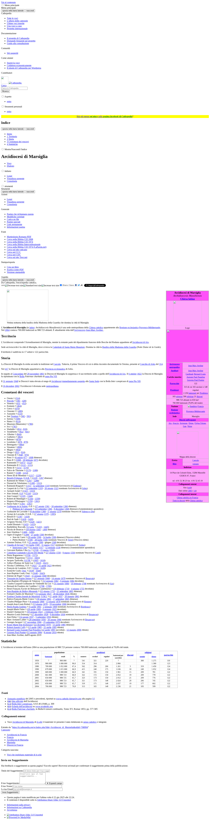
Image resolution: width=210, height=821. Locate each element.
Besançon (93, 614)
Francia (201, 406)
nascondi (30, 11)
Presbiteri (174, 390)
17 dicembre (37, 614)
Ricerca (5, 91)
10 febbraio (76, 583)
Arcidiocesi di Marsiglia (23, 722)
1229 (38, 475)
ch (195, 491)
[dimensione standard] (32, 285)
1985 (63, 625)
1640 (38, 570)
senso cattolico (89, 722)
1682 (56, 581)
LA (9, 704)
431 (18, 403)
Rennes (87, 601)
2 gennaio (47, 607)
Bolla (22, 376)
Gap (184, 426)
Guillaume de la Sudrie (17, 506)
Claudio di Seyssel (15, 545)
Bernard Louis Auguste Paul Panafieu (24, 630)
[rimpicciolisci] (14, 285)
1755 (82, 589)
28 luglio (39, 540)
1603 (36, 558)
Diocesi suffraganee (187, 420)
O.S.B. (26, 478)
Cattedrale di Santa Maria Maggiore (69, 347)
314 (161, 364)
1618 (42, 560)
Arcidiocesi (56, 381)
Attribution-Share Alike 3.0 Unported (54, 800)
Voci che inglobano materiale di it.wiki (24, 755)
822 (21, 432)
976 (26, 455)
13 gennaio (41, 594)
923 (17, 452)
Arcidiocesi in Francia (17, 734)
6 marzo (19, 457)
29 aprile (32, 537)
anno (37, 655)
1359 (37, 498)
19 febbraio (59, 589)
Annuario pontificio (16, 698)
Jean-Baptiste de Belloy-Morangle (22, 591)
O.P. (21, 493)
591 (28, 416)
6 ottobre (133, 374)
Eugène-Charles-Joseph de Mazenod (23, 596)
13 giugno (50, 601)
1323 (56, 488)
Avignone (183, 423)
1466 (45, 529)
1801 (42, 374)
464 (19, 406)
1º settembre (58, 599)
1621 (45, 563)
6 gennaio (64, 581)
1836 (67, 594)
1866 (42, 601)
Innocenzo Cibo (20, 547)
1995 (54, 627)
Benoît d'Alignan (14, 478)
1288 (36, 480)
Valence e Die (88, 511)
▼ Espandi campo (54, 783)
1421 (38, 522)
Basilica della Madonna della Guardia (119, 347)
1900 (64, 604)
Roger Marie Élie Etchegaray (20, 625)
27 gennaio (40, 578)
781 (14, 426)
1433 (26, 524)
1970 (57, 622)
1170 (25, 468)
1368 (66, 509)
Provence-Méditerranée (195, 411)
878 (20, 442)
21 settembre (62, 591)
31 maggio (59, 583)
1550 (51, 550)
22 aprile (47, 627)
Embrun (77, 486)
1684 (72, 581)
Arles (84, 488)
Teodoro (14, 416)
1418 (26, 516)
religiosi (179, 396)
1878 (58, 601)
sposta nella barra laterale (13, 11)
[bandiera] (192, 406)
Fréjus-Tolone (200, 423)
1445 (46, 527)
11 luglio (30, 545)
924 (22, 452)
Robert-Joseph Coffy (16, 627)
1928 (56, 612)
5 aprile (32, 607)
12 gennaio (50, 547)
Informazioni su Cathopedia (19, 807)
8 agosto (47, 632)
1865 (67, 599)
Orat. (24, 570)
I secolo (196, 460)
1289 (32, 483)
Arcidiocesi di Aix (140, 342)
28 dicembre (58, 594)
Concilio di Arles (147, 364)
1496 (31, 532)
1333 (32, 491)
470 (17, 408)
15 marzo (44, 550)
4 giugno (75, 589)
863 (20, 437)
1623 (49, 565)
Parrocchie (174, 383)
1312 (39, 483)
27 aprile (35, 534)
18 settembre (57, 506)
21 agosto (33, 542)
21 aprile (42, 565)
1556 (72, 552)
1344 (29, 496)
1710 (67, 589)
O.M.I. (44, 596)
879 (25, 442)
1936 (63, 614)
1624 (36, 568)
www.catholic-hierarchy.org (68, 698)
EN (9, 707)
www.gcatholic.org (44, 706)
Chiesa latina (187, 298)
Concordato (18, 374)
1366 (65, 506)
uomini (142, 657)
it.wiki (39, 722)
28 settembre (35, 619)
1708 (84, 583)
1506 (41, 534)
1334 (28, 493)
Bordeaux (85, 607)
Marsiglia (11, 742)
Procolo (10, 401)
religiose (190, 396)
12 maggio (71, 630)
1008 (31, 457)
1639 (42, 568)
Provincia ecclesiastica (55, 369)
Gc (29, 550)
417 (6, 369)
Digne (191, 423)
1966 (59, 619)
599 (18, 419)
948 (21, 455)
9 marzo (66, 552)
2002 (17, 386)
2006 (79, 630)
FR (9, 701)
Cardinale (189, 374)
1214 (25, 473)
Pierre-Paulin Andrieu (16, 607)
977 (25, 457)
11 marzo (45, 545)
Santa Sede (94, 381)
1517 (52, 545)
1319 (47, 486)
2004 (7, 330)
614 (18, 421)
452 (24, 403)
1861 (77, 596)
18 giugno (31, 529)
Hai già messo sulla (104, 116)
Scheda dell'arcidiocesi (22, 706)
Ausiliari (174, 370)
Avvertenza (12, 810)
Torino (82, 545)
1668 (44, 576)
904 (18, 450)
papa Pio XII (134, 381)
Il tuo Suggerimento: (10, 783)
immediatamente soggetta (73, 381)
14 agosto (56, 578)
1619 (38, 563)
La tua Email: (7, 789)
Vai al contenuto (8, 2)
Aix (170, 423)
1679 (63, 578)
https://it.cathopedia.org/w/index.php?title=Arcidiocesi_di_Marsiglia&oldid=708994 (50, 727)
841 (27, 432)
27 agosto (40, 506)
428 (24, 401)
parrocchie (168, 655)
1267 (41, 478)
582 (23, 416)
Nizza (189, 426)
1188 (35, 470)
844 (19, 434)
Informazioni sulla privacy (18, 805)
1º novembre (30, 622)
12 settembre (38, 486)
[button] (3, 5)
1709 (48, 586)
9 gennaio (47, 609)
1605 (36, 560)
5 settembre (41, 617)
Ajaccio (176, 423)
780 (30, 424)
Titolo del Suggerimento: (12, 771)
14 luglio (47, 537)
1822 (139, 374)
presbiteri (101, 652)
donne (154, 657)
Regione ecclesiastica (129, 327)
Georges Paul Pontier (195, 380)
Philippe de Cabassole (22, 509)
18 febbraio (28, 460)
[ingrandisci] (50, 285)
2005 (190, 491)
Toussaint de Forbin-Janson (19, 578)
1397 (20, 516)
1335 (35, 493)
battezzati (192, 393)
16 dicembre (8, 386)
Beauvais (90, 578)
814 (19, 429)
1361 (36, 501)
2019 (54, 632)
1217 (31, 475)
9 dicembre (59, 509)
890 (19, 447)
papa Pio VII (51, 376)
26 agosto (49, 488)
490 (20, 411)
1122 (29, 462)
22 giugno (45, 591)
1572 (34, 555)
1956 (48, 617)
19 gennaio (32, 612)
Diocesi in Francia (15, 745)
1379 (59, 511)
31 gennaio (8, 381)
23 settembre (41, 509)
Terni (70, 540)
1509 (54, 542)
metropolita (174, 367)
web (189, 487)
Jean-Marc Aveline (195, 365)
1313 (29, 486)
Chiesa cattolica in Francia (187, 497)
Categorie (5, 730)
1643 (42, 573)
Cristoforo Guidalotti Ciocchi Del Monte (25, 552)
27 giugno (51, 552)
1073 (36, 460)
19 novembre (55, 604)
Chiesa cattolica (196, 500)
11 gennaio (36, 576)
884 (21, 444)
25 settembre (49, 622)
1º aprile (54, 596)
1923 (54, 609)
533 (20, 414)
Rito (174, 464)
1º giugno (52, 511)
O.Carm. (30, 527)
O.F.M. (27, 560)
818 (25, 429)
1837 (60, 596)
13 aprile (56, 625)
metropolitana (52, 386)
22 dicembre (40, 625)
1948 (16, 381)
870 (18, 439)
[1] (93, 698)
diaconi (200, 396)
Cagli (97, 552)
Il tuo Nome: (7, 786)
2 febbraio (49, 612)
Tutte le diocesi (179, 500)
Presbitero (204, 393)
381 (18, 401)
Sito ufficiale (17, 701)
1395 (52, 514)
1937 (31, 617)
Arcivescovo (174, 364)
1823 (49, 594)
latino (31, 327)
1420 (30, 519)
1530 (58, 547)
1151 (30, 465)
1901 (39, 607)
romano (196, 464)
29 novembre (33, 374)
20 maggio (69, 596)
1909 (55, 607)
